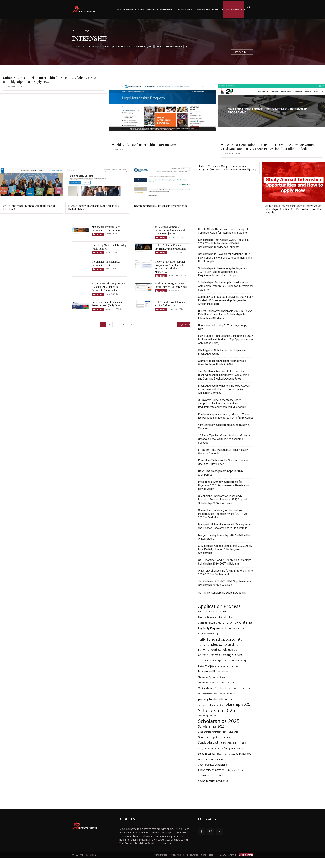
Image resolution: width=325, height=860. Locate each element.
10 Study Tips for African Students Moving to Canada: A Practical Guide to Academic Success (224, 439)
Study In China (223, 754)
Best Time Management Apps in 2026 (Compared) (220, 472)
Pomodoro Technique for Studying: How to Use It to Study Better (223, 462)
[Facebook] (201, 831)
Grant (158, 46)
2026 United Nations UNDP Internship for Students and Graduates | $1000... (170, 230)
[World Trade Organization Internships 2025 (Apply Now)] (143, 287)
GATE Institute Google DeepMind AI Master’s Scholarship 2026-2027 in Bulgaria (224, 561)
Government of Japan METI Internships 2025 (106, 263)
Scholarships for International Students (218, 731)
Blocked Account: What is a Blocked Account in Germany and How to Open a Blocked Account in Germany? (224, 389)
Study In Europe (241, 753)
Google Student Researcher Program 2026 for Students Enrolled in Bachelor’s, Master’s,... (170, 266)
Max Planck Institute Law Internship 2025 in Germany (107, 228)
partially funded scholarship (215, 699)
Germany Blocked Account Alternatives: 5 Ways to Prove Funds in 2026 (222, 362)
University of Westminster (210, 775)
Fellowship (166, 9)
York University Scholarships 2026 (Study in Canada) (224, 426)
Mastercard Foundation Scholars (212, 677)
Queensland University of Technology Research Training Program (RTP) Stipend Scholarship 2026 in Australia (222, 499)
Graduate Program (143, 46)
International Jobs (173, 46)
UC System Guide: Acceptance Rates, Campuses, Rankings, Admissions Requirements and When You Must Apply (222, 403)
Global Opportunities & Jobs (116, 46)
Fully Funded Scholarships (217, 649)
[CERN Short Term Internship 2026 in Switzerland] (143, 304)
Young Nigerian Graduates (213, 780)
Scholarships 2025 (219, 721)
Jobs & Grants (233, 9)
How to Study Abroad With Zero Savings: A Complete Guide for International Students (223, 231)
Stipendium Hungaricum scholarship (215, 737)
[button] (249, 8)
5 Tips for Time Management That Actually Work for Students (223, 451)
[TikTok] (219, 831)
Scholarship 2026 (216, 710)
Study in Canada (207, 753)
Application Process (219, 606)
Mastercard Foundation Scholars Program (216, 682)
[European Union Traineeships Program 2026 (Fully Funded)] (80, 305)
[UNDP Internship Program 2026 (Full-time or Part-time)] (31, 182)
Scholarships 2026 (211, 726)
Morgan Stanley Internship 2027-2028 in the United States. (224, 537)
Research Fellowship (208, 705)
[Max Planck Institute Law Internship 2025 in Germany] (80, 230)
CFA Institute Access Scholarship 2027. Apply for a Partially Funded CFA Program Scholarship (225, 549)
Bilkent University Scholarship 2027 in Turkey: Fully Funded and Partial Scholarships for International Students (225, 314)
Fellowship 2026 (237, 628)
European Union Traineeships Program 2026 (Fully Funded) (108, 303)
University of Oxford (211, 770)
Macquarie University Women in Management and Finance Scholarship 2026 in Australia (224, 526)
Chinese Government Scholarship (215, 616)
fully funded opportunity (220, 639)
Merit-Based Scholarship (239, 688)
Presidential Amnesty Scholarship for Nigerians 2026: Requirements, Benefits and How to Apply (224, 485)
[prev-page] (75, 324)
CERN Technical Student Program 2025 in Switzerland (170, 247)
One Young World (226, 693)
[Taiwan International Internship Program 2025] (162, 182)
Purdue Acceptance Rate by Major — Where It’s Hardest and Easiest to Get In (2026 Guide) (225, 416)
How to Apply (207, 666)
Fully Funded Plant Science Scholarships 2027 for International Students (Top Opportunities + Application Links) (225, 339)
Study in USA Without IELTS (210, 759)
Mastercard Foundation (213, 671)
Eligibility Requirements (213, 628)
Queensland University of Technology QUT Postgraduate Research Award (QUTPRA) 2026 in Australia (223, 514)
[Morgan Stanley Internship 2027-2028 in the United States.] (97, 182)
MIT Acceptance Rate (207, 694)
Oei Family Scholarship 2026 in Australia (222, 592)
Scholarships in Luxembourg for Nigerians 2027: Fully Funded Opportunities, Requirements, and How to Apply (223, 272)
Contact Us (78, 46)
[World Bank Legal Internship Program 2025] (162, 106)
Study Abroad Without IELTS (210, 748)
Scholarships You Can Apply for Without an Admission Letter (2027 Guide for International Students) (225, 286)
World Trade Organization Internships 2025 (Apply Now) (171, 285)
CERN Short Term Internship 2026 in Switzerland (170, 303)
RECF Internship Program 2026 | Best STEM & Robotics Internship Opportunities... (109, 287)
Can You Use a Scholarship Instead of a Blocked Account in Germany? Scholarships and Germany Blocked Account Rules (223, 375)
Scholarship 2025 (234, 704)
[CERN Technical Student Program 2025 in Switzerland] (143, 248)
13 (124, 324)
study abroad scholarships (232, 742)
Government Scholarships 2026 (212, 660)
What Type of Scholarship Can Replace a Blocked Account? (222, 352)
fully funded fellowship (208, 634)
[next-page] (131, 324)
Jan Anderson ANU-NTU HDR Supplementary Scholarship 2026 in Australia (224, 583)
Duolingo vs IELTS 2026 (209, 622)
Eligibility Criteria (237, 622)
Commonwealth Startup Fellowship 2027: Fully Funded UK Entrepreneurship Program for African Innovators (225, 300)
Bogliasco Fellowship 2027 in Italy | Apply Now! (223, 327)
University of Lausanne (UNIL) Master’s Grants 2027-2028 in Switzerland (225, 572)
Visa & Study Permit (208, 9)
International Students (228, 666)
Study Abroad (146, 9)
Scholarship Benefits (207, 716)
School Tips (185, 9)
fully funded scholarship (218, 644)
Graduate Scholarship (236, 660)
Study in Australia (233, 748)
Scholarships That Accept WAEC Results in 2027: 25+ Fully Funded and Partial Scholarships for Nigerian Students (223, 243)
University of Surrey (235, 770)
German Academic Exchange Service (220, 655)
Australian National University (213, 611)
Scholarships (125, 9)
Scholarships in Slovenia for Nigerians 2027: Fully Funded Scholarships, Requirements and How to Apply (225, 257)
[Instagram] (210, 831)
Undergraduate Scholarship (213, 764)
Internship (77, 30)
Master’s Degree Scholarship (212, 688)
